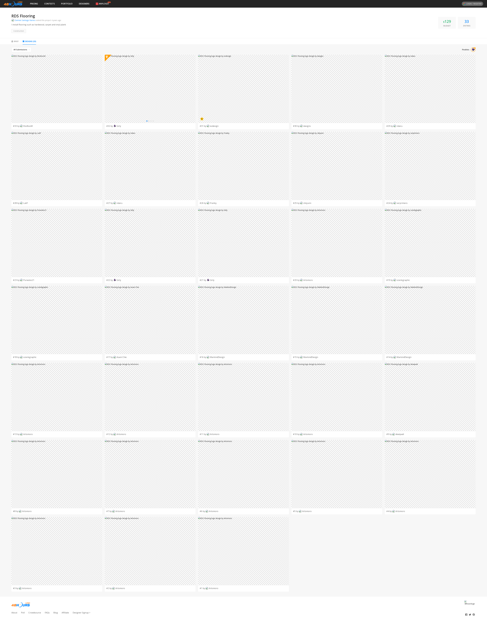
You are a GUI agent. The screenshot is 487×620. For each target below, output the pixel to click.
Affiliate (65, 612)
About (14, 612)
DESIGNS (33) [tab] (30, 41)
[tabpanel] (243, 319)
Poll (23, 612)
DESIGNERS (84, 3)
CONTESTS (49, 3)
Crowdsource (34, 612)
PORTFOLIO (67, 3)
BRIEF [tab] (16, 41)
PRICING (34, 3)
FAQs (47, 612)
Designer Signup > (81, 612)
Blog (55, 612)
